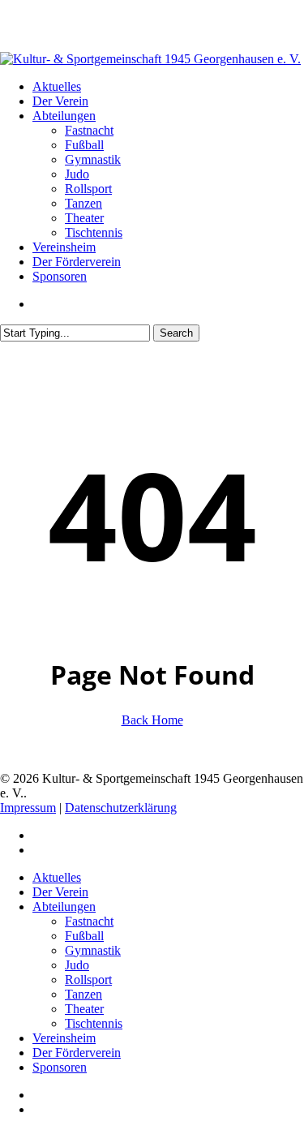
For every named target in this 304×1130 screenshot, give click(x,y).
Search (176, 333)
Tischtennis (93, 1023)
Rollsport (88, 979)
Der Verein (60, 892)
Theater (84, 1009)
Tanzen (83, 994)
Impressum (28, 807)
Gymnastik (93, 950)
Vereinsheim (64, 1038)
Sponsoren (59, 1067)
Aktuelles (56, 877)
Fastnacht (89, 921)
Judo (77, 965)
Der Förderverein (76, 1052)
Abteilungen (64, 906)
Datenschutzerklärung (121, 807)
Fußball (84, 936)
